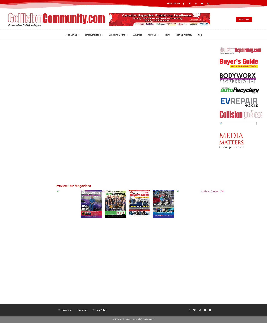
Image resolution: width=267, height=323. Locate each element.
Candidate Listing (117, 35)
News (167, 35)
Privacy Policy (100, 310)
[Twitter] (189, 4)
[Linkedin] (208, 4)
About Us (152, 35)
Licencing (82, 310)
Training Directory (183, 35)
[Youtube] (202, 4)
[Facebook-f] (183, 4)
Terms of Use (65, 310)
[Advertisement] (241, 160)
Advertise (137, 35)
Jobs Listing (71, 35)
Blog (199, 35)
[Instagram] (196, 4)
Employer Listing (93, 35)
